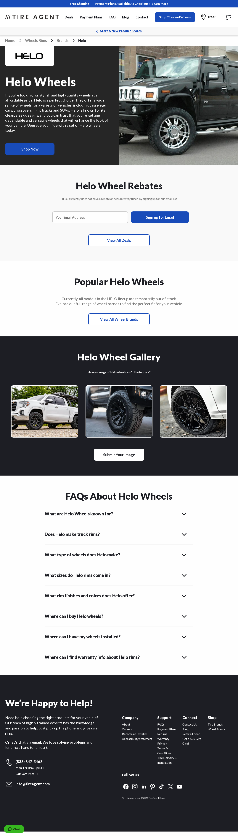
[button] (119, 512)
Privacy (162, 743)
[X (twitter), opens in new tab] (170, 786)
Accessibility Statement (137, 738)
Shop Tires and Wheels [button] (175, 17)
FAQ (112, 17)
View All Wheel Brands (119, 319)
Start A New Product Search (121, 31)
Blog (125, 17)
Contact (142, 17)
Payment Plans (91, 17)
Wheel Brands (217, 729)
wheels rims (36, 40)
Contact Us (189, 724)
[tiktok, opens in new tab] (161, 786)
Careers (127, 729)
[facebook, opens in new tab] (126, 786)
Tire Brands (215, 724)
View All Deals (119, 240)
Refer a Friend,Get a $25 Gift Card (191, 738)
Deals (69, 17)
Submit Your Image (119, 454)
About (126, 724)
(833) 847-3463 (29, 761)
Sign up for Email (160, 217)
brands (62, 40)
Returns (162, 734)
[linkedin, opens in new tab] (144, 786)
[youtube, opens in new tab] (179, 786)
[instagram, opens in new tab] (135, 786)
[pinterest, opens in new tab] (153, 786)
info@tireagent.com (33, 784)
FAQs (161, 724)
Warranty (163, 738)
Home (10, 40)
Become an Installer (134, 734)
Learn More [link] (160, 3)
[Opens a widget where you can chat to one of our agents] (14, 829)
